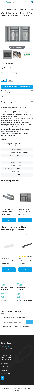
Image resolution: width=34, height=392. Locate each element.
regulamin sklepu (12, 326)
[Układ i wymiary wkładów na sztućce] (26, 54)
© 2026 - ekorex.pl (6, 388)
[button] (20, 2)
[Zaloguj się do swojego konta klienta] (26, 2)
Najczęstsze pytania (6, 357)
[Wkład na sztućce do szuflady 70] (7, 54)
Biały (10, 80)
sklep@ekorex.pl (5, 351)
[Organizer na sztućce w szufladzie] (17, 54)
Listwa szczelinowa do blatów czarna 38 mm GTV (25, 261)
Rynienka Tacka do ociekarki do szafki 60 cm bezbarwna (8, 261)
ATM (18, 175)
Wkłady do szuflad (24, 9)
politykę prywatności (24, 326)
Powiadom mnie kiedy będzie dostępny (17, 87)
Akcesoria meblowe (12, 9)
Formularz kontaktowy (6, 359)
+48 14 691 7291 (7, 348)
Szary (4, 80)
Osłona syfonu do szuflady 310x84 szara (7, 211)
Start (4, 9)
